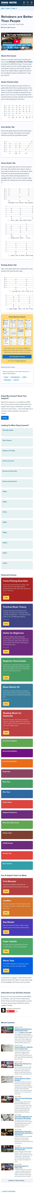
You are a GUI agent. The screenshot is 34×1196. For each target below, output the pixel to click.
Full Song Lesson (15, 377)
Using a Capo (7, 833)
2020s (5, 563)
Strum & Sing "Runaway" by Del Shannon (23, 1064)
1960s (5, 502)
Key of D (16, 380)
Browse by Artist (8, 461)
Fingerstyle (6, 771)
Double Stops (7, 802)
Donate (5, 418)
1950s (5, 491)
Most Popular (7, 440)
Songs (8, 8)
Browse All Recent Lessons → (17, 1180)
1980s (5, 522)
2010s (24, 377)
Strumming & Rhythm (10, 751)
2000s (5, 543)
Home (2, 8)
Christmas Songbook (10, 741)
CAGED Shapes (8, 843)
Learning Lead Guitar (10, 761)
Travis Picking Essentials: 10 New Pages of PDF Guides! (23, 1117)
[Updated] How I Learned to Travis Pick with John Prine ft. (24, 1133)
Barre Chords (7, 864)
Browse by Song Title (10, 471)
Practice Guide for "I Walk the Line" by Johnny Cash (24, 1048)
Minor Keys (6, 792)
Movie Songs (8, 380)
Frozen (13, 8)
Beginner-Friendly (9, 451)
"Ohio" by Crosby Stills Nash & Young (23, 1099)
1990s (5, 532)
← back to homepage (8, 1191)
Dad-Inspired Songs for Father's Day (21, 1167)
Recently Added (8, 430)
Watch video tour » (21, 361)
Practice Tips (7, 853)
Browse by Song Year (10, 481)
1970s (5, 512)
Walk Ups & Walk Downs (11, 823)
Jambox (14, 978)
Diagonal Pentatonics (10, 812)
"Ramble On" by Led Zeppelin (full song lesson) (23, 1149)
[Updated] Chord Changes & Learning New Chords (23, 1030)
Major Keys (6, 782)
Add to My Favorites (9, 27)
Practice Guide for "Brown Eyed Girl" (22, 1079)
